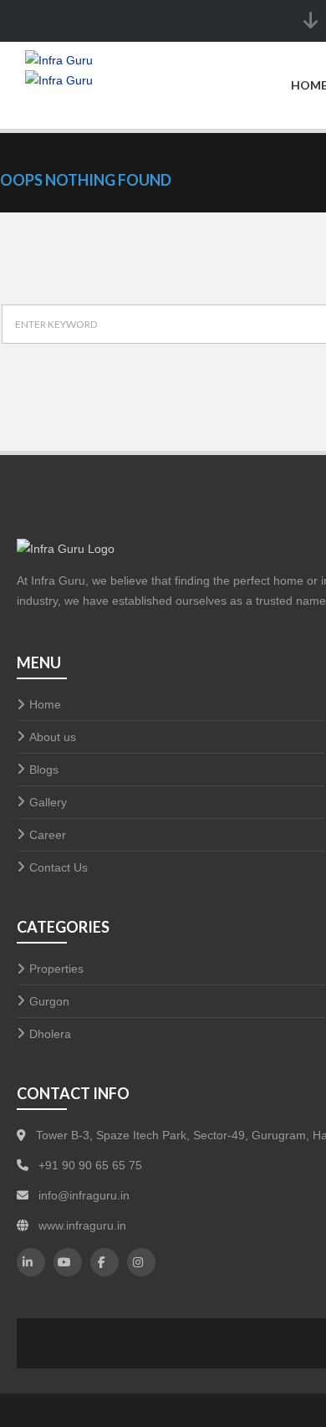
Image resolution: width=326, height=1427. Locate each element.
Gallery (48, 802)
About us (52, 737)
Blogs (44, 769)
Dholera (50, 1034)
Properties (56, 968)
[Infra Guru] (66, 99)
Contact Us (58, 867)
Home (45, 704)
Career (47, 834)
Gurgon (49, 1001)
